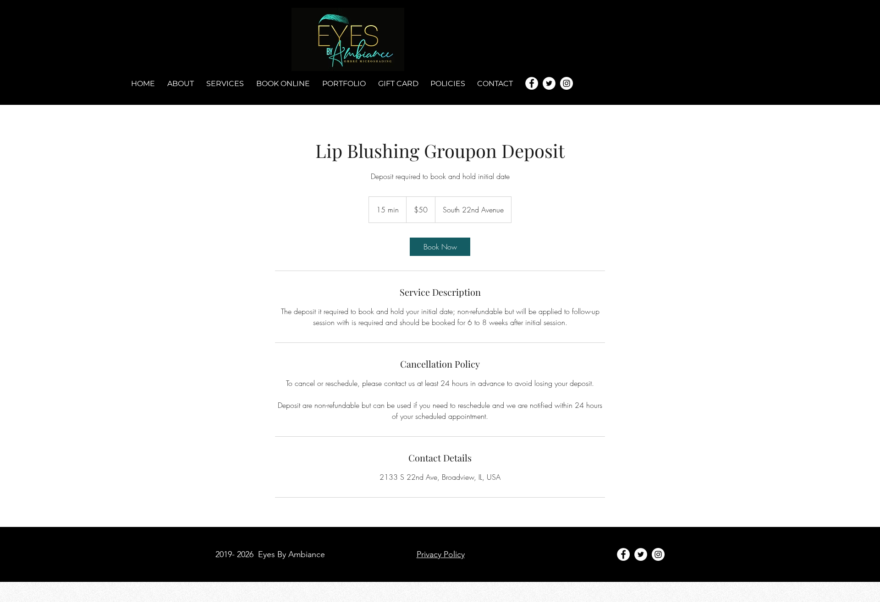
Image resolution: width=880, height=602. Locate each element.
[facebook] (531, 83)
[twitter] (549, 83)
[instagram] (566, 83)
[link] (440, 247)
